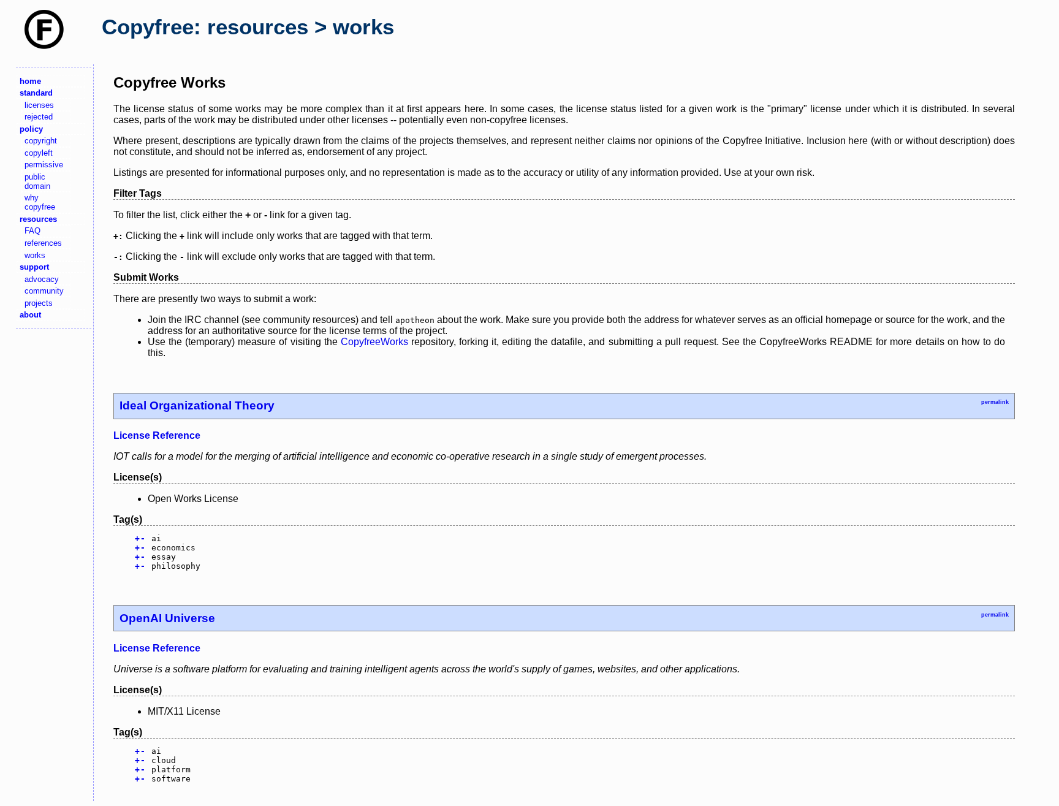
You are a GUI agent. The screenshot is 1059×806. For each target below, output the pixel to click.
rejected (39, 116)
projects (39, 303)
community (44, 290)
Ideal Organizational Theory (197, 405)
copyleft (39, 153)
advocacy (42, 279)
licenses (39, 105)
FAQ (32, 230)
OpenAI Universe (167, 618)
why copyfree (40, 202)
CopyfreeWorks (374, 341)
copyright (41, 140)
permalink (995, 402)
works (35, 255)
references (43, 243)
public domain (37, 181)
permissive (44, 164)
